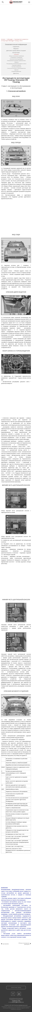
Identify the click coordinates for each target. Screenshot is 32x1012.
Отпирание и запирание (16, 57)
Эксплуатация (16, 52)
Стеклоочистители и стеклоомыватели (16, 68)
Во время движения (16, 71)
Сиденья (16, 62)
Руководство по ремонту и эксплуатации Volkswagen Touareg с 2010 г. (14, 40)
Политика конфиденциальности (21, 1005)
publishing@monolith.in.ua (18, 1002)
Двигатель (16, 73)
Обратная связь (16, 987)
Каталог (3, 39)
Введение (16, 48)
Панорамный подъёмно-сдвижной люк (16, 60)
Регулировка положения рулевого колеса (16, 63)
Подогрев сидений (16, 65)
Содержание (16, 46)
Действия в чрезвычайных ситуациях (16, 50)
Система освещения (16, 66)
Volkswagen (10, 39)
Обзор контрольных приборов (16, 56)
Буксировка (6, 943)
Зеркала (16, 70)
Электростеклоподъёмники (16, 59)
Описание (16, 54)
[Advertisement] (16, 22)
